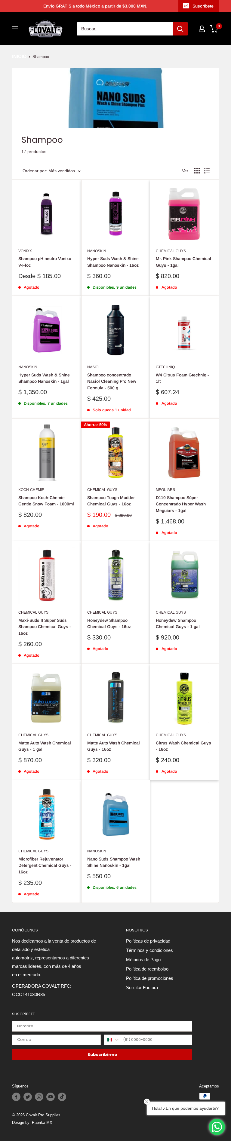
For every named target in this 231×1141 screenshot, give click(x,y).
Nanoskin (96, 251)
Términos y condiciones (149, 950)
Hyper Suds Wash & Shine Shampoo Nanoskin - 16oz (113, 262)
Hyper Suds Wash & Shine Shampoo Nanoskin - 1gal (44, 378)
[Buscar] (180, 28)
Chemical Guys (171, 251)
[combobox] (112, 1040)
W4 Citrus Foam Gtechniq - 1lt (182, 378)
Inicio (19, 56)
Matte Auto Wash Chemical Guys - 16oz (113, 746)
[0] (214, 28)
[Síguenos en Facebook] (16, 1097)
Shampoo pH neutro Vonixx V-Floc (44, 262)
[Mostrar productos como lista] (207, 170)
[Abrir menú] (15, 28)
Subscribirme (102, 1054)
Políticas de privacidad (148, 940)
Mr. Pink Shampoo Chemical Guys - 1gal (183, 262)
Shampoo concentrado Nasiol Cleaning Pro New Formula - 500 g (111, 381)
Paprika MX (42, 1122)
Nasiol (93, 367)
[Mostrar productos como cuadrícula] (197, 170)
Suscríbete (203, 6)
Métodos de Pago (143, 959)
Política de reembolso (147, 968)
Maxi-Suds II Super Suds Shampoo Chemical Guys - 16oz (44, 627)
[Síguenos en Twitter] (27, 1097)
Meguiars (165, 489)
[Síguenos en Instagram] (39, 1097)
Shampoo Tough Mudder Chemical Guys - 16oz (111, 501)
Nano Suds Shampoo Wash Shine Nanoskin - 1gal (113, 862)
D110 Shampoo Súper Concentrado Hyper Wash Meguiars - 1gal (181, 504)
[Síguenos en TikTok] (62, 1097)
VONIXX (25, 251)
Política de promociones (149, 978)
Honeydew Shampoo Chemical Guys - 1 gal (178, 623)
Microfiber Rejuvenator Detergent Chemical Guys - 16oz (45, 865)
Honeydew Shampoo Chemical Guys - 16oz (109, 623)
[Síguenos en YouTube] (50, 1097)
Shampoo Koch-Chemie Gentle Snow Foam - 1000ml (46, 501)
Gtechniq (165, 367)
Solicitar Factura (142, 987)
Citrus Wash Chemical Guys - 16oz (183, 746)
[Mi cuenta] (202, 29)
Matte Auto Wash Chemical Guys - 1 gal (44, 746)
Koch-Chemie (31, 489)
